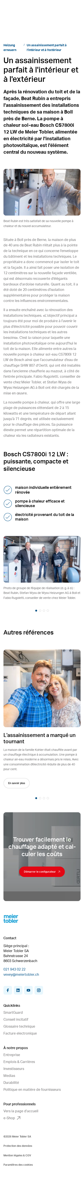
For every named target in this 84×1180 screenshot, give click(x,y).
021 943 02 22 (14, 969)
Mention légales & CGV (17, 1155)
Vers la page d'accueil (20, 1111)
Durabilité (11, 1082)
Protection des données (17, 1146)
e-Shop (9, 1118)
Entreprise (11, 1055)
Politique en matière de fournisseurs (32, 1089)
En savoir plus (16, 783)
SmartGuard (13, 1012)
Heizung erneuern (9, 48)
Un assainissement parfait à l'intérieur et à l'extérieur (47, 48)
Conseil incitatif (15, 1019)
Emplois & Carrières (19, 1062)
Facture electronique (20, 1033)
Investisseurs (13, 1069)
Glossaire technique (19, 1026)
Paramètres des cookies (18, 1165)
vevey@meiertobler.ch (21, 974)
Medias (9, 1076)
